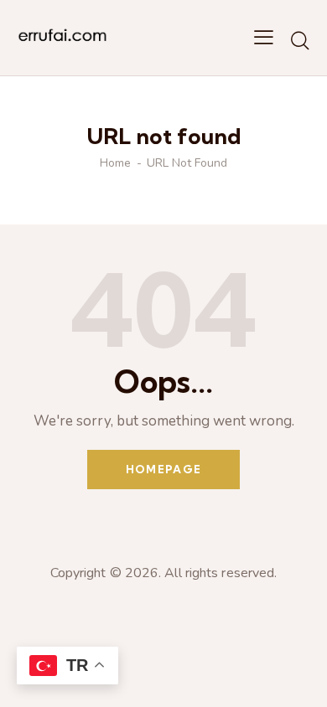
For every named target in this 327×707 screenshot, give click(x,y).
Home (115, 163)
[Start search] (299, 40)
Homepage (163, 469)
